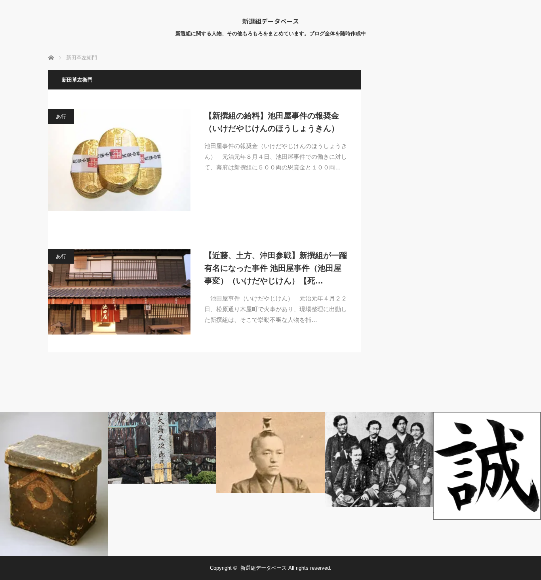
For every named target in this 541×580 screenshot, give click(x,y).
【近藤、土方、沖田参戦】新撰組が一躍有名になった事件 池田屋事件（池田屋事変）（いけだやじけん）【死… (275, 268)
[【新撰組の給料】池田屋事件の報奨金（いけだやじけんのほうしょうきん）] (119, 160)
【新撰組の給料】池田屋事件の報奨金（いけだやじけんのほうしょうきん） (271, 122)
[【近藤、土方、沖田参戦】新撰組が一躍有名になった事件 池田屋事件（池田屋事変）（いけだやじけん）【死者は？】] (119, 292)
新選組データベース (270, 21)
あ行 (61, 117)
